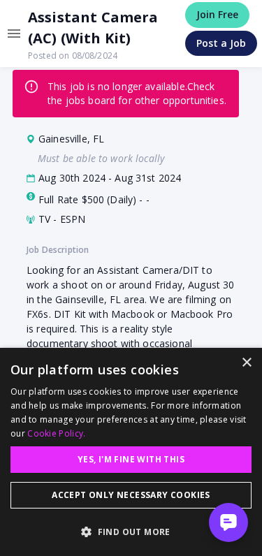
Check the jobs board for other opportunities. (137, 93)
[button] (131, 531)
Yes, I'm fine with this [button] (131, 459)
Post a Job (221, 43)
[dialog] (131, 452)
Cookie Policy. (56, 433)
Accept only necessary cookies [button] (131, 495)
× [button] (246, 363)
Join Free (217, 14)
